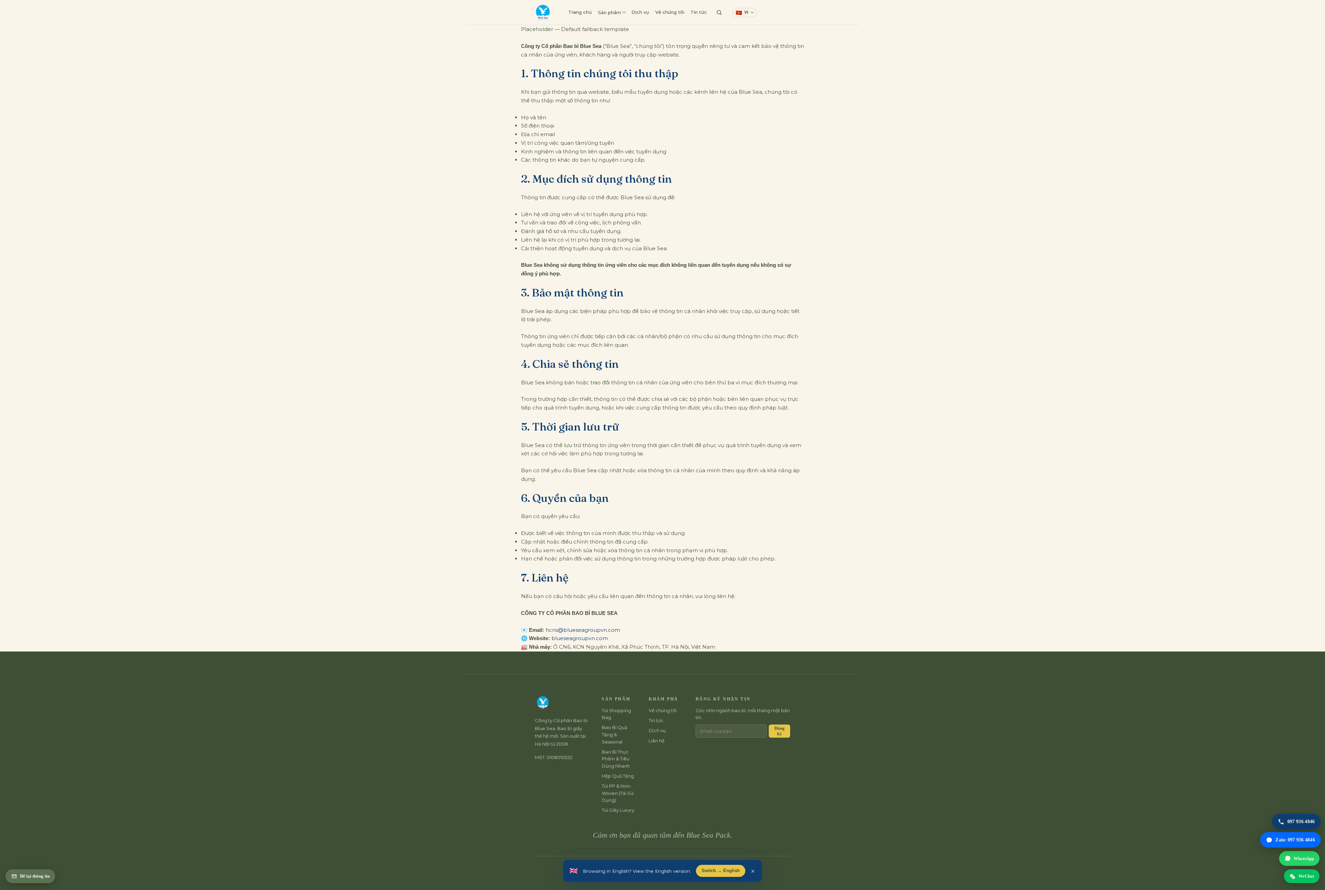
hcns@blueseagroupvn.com (583, 630)
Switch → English (720, 870)
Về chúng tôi (669, 12)
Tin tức (698, 12)
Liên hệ (773, 12)
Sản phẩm (609, 12)
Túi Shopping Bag (616, 714)
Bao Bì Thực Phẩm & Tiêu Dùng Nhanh (616, 759)
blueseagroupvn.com (579, 638)
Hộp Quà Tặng (618, 776)
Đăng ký (779, 731)
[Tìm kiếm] (719, 12)
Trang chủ (580, 12)
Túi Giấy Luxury (618, 810)
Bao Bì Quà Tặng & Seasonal (614, 735)
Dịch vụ (640, 12)
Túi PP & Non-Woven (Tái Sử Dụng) (618, 793)
